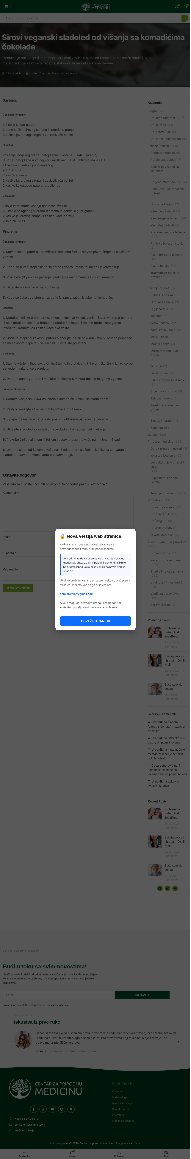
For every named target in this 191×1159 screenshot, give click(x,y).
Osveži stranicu (95, 621)
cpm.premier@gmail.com (76, 594)
